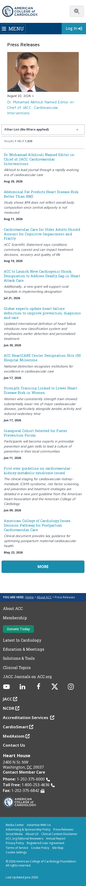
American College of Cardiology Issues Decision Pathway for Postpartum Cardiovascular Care (37, 525)
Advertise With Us (39, 825)
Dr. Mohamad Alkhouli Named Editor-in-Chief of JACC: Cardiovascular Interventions (41, 107)
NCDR (8, 708)
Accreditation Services (26, 717)
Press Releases (63, 829)
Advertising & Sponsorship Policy (28, 829)
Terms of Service (17, 848)
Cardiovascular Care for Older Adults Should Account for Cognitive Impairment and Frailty (42, 234)
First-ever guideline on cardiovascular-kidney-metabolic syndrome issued (38, 470)
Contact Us (14, 745)
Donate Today (18, 629)
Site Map (58, 848)
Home (29, 597)
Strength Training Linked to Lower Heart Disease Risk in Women (40, 390)
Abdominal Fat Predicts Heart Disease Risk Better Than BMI (41, 194)
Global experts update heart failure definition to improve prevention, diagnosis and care (42, 313)
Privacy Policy (15, 843)
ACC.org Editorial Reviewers (24, 838)
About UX (32, 834)
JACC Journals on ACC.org (27, 676)
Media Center (15, 825)
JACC (7, 699)
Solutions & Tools (19, 658)
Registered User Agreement (45, 843)
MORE (43, 566)
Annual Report (55, 838)
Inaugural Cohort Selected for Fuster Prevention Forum (35, 433)
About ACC (44, 597)
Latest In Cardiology (22, 640)
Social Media (14, 834)
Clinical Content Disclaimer (59, 834)
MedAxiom (14, 736)
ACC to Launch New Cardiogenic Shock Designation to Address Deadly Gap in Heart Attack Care (42, 276)
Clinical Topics (17, 667)
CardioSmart (15, 727)
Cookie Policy (40, 848)
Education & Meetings (23, 649)
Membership (15, 617)
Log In (71, 28)
